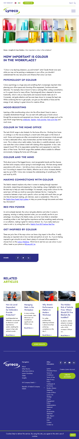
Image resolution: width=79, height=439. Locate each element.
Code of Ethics (51, 392)
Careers (49, 422)
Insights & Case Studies (16, 50)
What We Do (26, 369)
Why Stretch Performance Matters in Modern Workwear (47, 309)
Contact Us (28, 3)
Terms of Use (51, 377)
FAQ (48, 420)
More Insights (39, 344)
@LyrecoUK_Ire (30, 244)
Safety (24, 376)
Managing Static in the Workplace (29, 307)
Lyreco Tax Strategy (50, 396)
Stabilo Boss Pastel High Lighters (17, 199)
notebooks (26, 120)
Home (5, 50)
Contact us (50, 425)
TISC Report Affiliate (50, 417)
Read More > (10, 335)
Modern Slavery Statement (51, 389)
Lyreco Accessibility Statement (50, 412)
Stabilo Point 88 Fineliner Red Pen (42, 224)
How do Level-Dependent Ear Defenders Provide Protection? (12, 309)
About (24, 367)
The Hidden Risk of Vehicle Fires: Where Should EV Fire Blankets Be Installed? (67, 311)
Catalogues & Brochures (51, 385)
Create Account (67, 376)
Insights (24, 378)
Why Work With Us (28, 371)
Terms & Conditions (50, 374)
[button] (18, 258)
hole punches (41, 120)
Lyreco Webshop (23, 242)
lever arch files (52, 120)
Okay (73, 435)
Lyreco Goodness (27, 373)
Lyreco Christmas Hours (52, 370)
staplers (33, 120)
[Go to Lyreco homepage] (11, 11)
